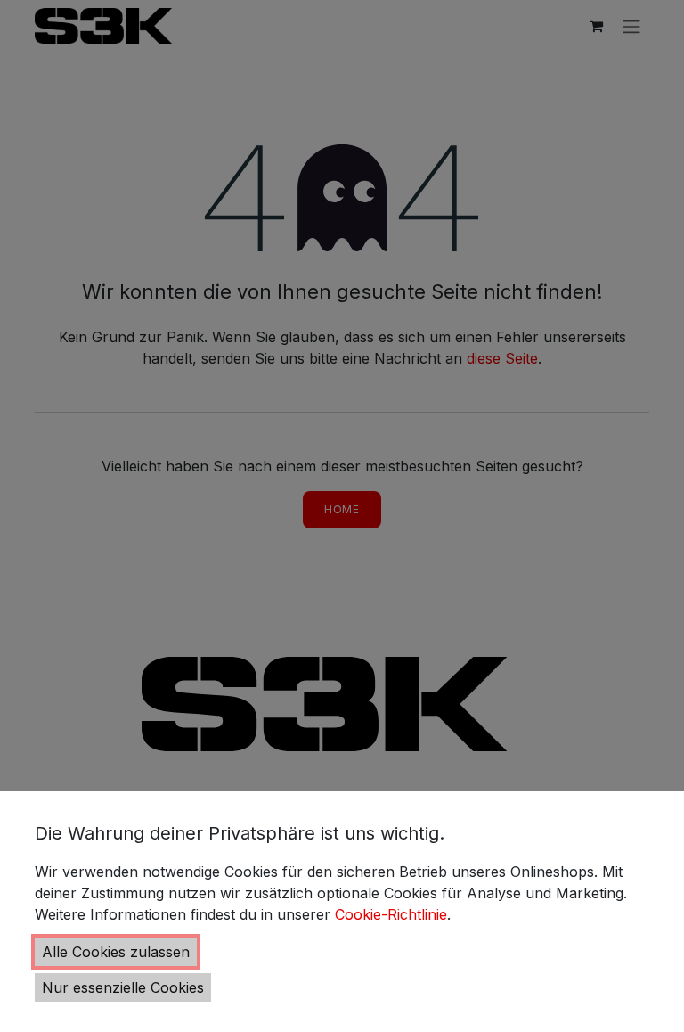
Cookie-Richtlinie (391, 914)
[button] (116, 952)
